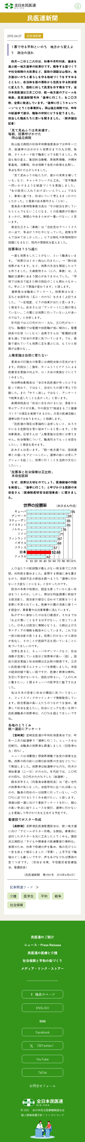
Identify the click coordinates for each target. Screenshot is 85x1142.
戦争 (58, 896)
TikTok (42, 1072)
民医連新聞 (34, 36)
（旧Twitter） (45, 1045)
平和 (44, 896)
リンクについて (54, 1115)
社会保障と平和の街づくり (42, 960)
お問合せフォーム (42, 1085)
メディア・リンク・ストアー (42, 968)
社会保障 (16, 904)
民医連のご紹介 (42, 936)
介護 (13, 896)
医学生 (29, 896)
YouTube (42, 1059)
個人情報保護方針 (31, 1115)
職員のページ (45, 994)
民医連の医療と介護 (42, 952)
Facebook (43, 1032)
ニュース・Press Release (42, 944)
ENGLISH (42, 1007)
